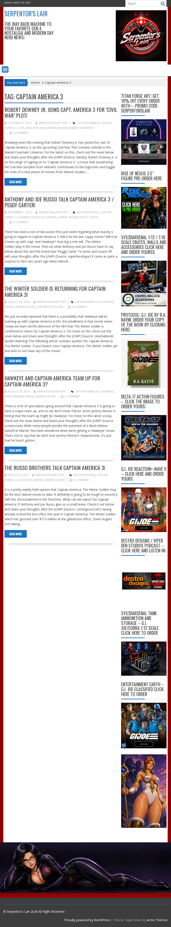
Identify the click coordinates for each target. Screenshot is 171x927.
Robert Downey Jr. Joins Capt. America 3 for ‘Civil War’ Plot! (60, 112)
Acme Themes (157, 920)
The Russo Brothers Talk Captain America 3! (54, 468)
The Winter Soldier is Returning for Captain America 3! (55, 291)
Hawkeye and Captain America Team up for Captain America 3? (52, 381)
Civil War (25, 128)
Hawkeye (25, 217)
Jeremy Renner (14, 396)
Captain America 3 (87, 302)
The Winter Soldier (50, 307)
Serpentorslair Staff (53, 123)
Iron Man (39, 128)
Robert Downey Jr (81, 128)
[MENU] (5, 69)
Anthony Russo (88, 212)
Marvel (52, 217)
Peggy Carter (88, 217)
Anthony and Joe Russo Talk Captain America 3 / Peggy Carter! (59, 202)
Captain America (88, 123)
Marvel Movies (57, 128)
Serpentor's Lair (26, 13)
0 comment (21, 133)
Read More (15, 182)
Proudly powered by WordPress (87, 920)
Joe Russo (39, 217)
